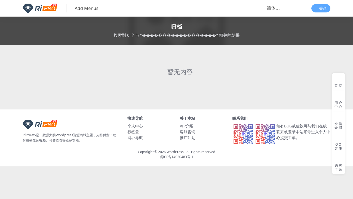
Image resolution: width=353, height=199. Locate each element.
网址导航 (135, 137)
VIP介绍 (186, 126)
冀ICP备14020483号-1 (176, 157)
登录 (323, 8)
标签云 (133, 131)
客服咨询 (187, 131)
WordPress (175, 152)
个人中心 (135, 126)
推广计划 (187, 137)
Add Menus (86, 8)
